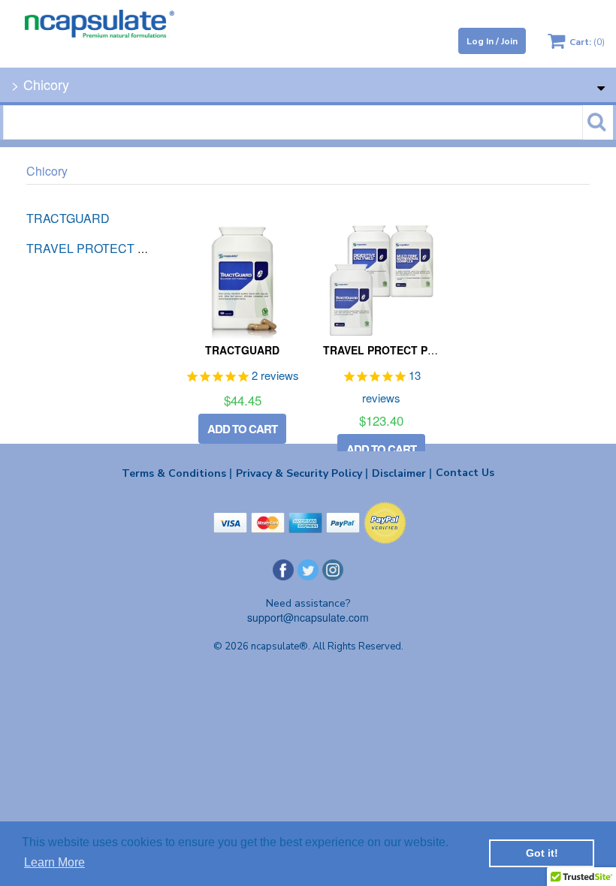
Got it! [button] (542, 853)
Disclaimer (402, 473)
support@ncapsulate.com (308, 617)
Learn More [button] (54, 862)
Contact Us (465, 472)
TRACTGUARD (242, 349)
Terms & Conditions (177, 473)
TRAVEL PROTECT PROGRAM (399, 349)
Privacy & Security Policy (302, 473)
